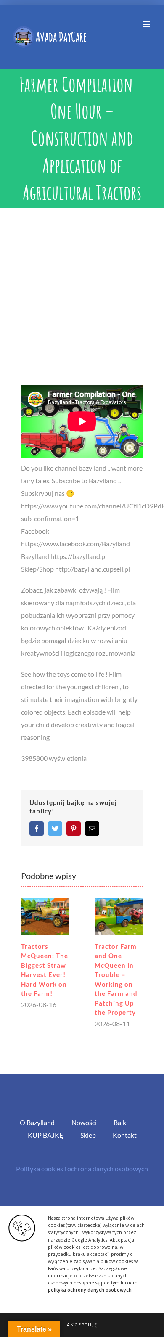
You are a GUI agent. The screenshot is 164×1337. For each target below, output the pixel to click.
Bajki (121, 1122)
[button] (82, 1325)
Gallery (45, 916)
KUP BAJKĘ (45, 1135)
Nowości (84, 1122)
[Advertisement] (82, 294)
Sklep (88, 1135)
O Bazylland (37, 1122)
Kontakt (125, 1135)
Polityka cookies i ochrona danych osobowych (82, 1169)
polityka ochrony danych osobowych (90, 1290)
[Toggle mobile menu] (147, 24)
